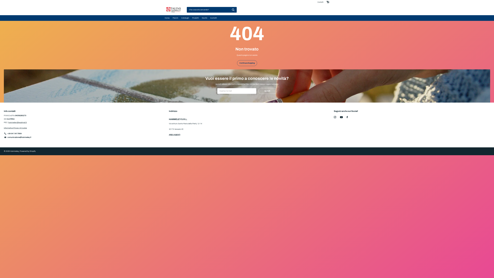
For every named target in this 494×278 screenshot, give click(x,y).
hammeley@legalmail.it (17, 122)
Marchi (175, 18)
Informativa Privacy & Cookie (15, 128)
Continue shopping (247, 63)
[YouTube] (341, 117)
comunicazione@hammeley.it (19, 137)
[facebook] (347, 117)
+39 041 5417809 (14, 133)
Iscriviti (267, 91)
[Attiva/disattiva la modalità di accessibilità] (328, 2)
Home (167, 18)
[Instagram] (335, 117)
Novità (204, 18)
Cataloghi (185, 18)
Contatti (320, 2)
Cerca (233, 10)
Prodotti (195, 18)
